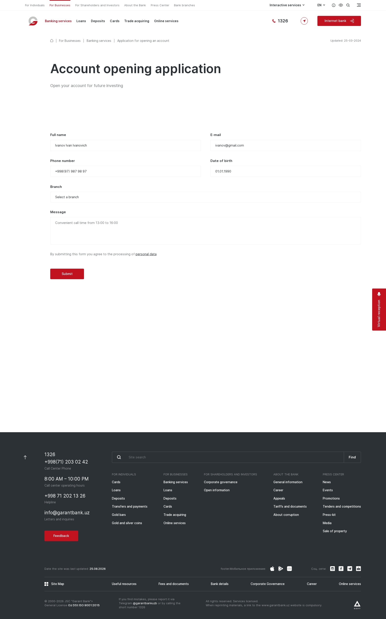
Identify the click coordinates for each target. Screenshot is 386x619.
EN (319, 5)
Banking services (58, 21)
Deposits (98, 21)
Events (328, 490)
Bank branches (184, 5)
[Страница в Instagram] (272, 568)
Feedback (67, 400)
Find (352, 457)
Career (278, 490)
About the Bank (135, 5)
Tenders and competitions (342, 506)
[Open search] (348, 5)
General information (287, 482)
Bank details (220, 584)
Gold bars (119, 515)
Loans (81, 21)
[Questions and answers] (333, 5)
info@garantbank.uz (203, 402)
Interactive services (285, 5)
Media (327, 523)
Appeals (279, 498)
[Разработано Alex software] (357, 605)
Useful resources (124, 584)
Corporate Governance (268, 584)
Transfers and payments (129, 506)
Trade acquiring (136, 21)
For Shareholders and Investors (97, 5)
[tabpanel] (205, 206)
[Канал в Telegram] (349, 568)
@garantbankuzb (145, 603)
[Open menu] (358, 5)
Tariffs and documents (290, 506)
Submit (67, 274)
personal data (146, 254)
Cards (115, 21)
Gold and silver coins (127, 523)
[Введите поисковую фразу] (228, 457)
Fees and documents (174, 584)
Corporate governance (220, 482)
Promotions (331, 498)
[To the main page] (33, 20)
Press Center (160, 5)
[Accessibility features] (341, 5)
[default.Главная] (51, 40)
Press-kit (329, 515)
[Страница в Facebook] (280, 568)
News (327, 482)
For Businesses (60, 5)
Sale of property (335, 531)
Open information (217, 490)
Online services (166, 21)
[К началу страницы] (25, 457)
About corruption (286, 515)
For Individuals (35, 5)
